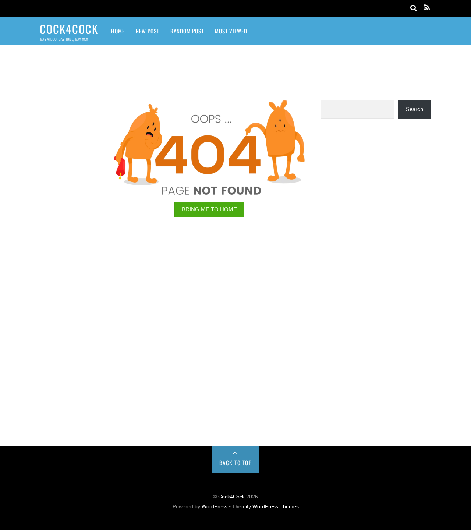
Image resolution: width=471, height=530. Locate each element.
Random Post (187, 31)
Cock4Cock (231, 496)
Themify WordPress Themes (265, 506)
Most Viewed (231, 31)
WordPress (214, 506)
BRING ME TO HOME (209, 209)
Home (118, 31)
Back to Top (235, 463)
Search (414, 109)
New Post (147, 31)
